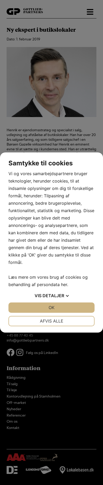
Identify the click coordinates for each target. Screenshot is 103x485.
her (64, 284)
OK (51, 307)
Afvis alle (51, 321)
